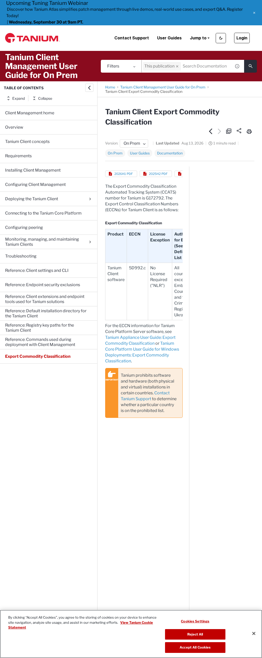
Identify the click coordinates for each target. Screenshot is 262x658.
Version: (111, 143)
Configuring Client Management (35, 184)
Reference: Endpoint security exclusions (42, 284)
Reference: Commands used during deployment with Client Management (40, 342)
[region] (131, 634)
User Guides (169, 37)
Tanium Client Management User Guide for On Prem (162, 87)
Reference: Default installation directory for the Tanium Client (45, 313)
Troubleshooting (21, 256)
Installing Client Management (33, 170)
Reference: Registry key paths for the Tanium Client (39, 328)
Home (110, 87)
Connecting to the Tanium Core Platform (43, 213)
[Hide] (89, 88)
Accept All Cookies (195, 647)
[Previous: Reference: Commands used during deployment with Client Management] (210, 131)
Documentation (170, 153)
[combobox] (186, 66)
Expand (18, 98)
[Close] (253, 633)
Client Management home (29, 112)
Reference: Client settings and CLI (37, 270)
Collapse (45, 98)
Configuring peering (24, 227)
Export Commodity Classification (38, 356)
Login (241, 37)
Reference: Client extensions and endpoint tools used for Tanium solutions (44, 299)
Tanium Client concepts (27, 141)
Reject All (195, 634)
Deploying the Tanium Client (31, 198)
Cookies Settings (195, 621)
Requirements (18, 155)
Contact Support (131, 37)
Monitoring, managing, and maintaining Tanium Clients (42, 242)
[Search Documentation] (250, 66)
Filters (113, 66)
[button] (254, 13)
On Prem (115, 153)
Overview (14, 127)
